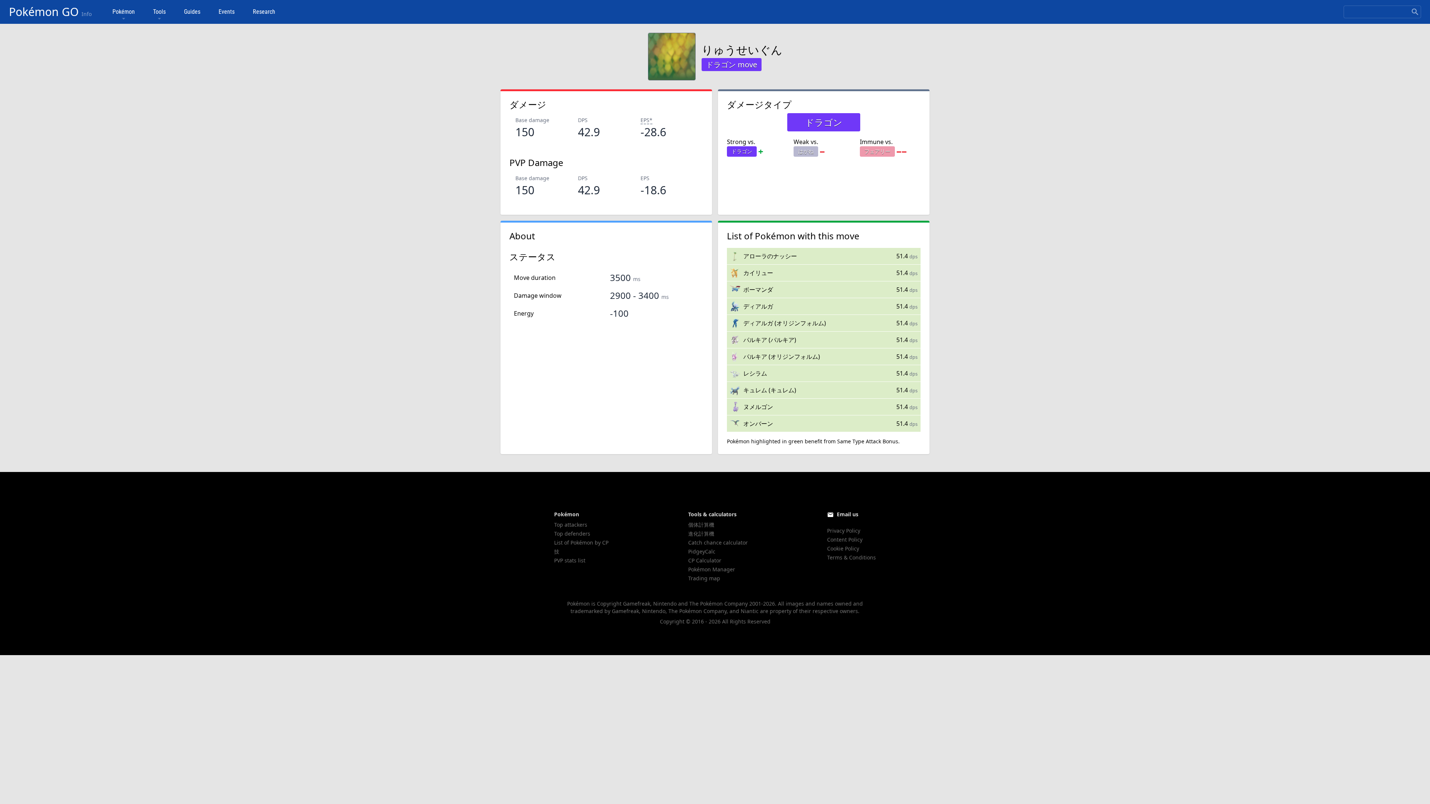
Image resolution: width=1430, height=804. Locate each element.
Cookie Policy (843, 548)
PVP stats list (569, 560)
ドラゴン (741, 151)
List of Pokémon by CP (581, 542)
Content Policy (844, 539)
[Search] (1415, 12)
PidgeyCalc (701, 551)
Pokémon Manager (711, 569)
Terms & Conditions (851, 557)
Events (227, 11)
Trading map (704, 578)
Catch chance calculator (718, 542)
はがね (806, 151)
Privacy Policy (843, 530)
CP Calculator (704, 560)
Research (264, 11)
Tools (159, 11)
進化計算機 (701, 533)
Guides (192, 11)
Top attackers (570, 524)
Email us (847, 514)
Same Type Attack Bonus (867, 441)
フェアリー (877, 151)
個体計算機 (701, 524)
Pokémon (123, 11)
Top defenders (572, 533)
